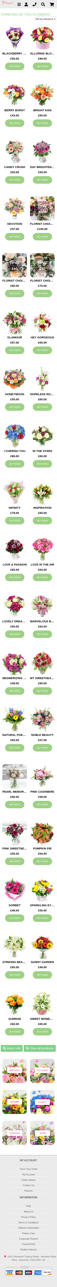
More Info (13, 1048)
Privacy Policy (28, 1217)
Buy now (15, 66)
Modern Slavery (28, 1249)
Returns (28, 1190)
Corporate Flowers (28, 1238)
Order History (29, 1180)
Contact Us (28, 1185)
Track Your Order (29, 1169)
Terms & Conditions (28, 1222)
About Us (28, 1211)
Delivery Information (28, 1227)
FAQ (28, 1206)
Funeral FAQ (28, 1244)
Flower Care (28, 1233)
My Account (28, 1174)
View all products (41, 1048)
